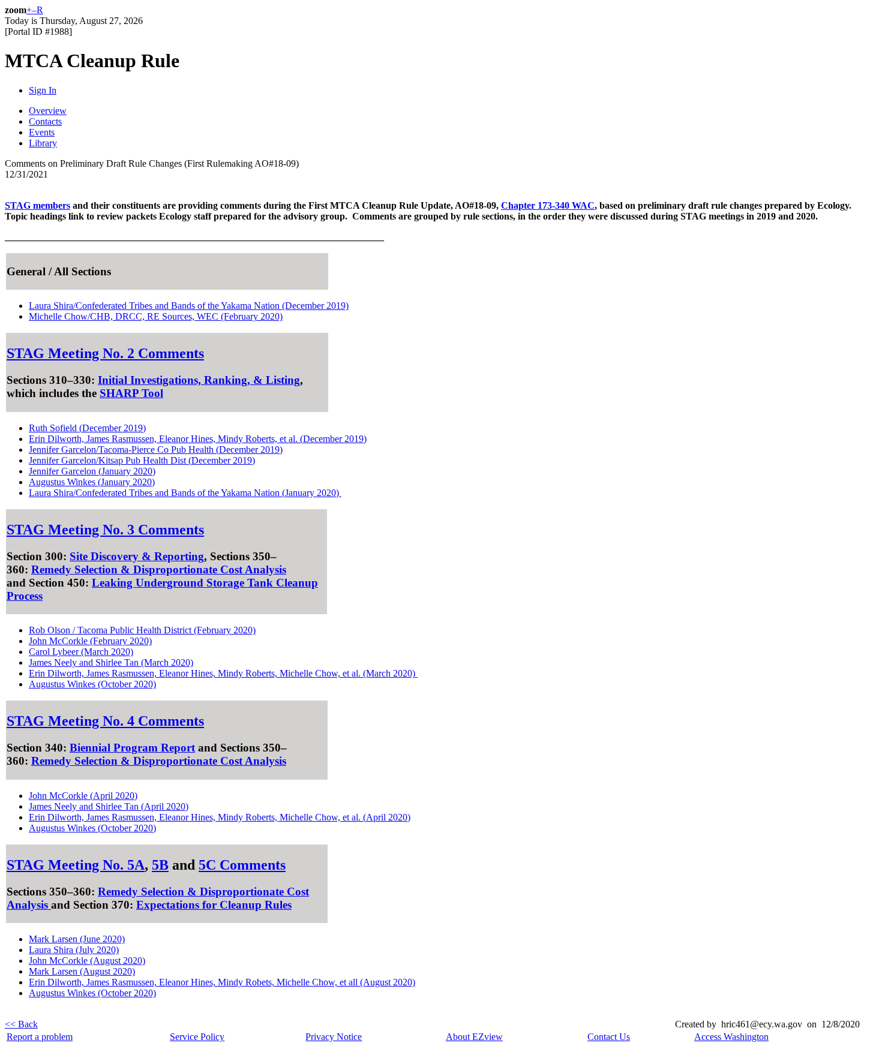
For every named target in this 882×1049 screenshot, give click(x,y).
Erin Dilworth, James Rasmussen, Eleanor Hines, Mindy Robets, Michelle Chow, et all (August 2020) (222, 982)
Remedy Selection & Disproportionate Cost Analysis (158, 569)
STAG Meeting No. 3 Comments (105, 529)
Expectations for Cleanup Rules (214, 904)
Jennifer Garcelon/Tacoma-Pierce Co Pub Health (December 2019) (156, 449)
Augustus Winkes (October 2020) (92, 684)
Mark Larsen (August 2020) (82, 971)
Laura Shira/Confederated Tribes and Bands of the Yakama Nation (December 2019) (189, 305)
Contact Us (608, 1037)
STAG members (37, 205)
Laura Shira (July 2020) (74, 950)
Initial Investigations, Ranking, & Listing (199, 380)
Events (42, 132)
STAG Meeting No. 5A (76, 865)
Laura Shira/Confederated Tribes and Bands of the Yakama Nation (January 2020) (185, 493)
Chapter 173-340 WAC (548, 205)
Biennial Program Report (132, 747)
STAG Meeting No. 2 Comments (105, 353)
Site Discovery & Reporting (137, 556)
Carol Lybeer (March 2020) (81, 652)
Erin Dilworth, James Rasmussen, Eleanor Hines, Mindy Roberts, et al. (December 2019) (198, 439)
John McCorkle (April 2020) (83, 795)
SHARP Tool (131, 393)
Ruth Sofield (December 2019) (87, 428)
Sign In (42, 90)
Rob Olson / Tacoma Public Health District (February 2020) (142, 630)
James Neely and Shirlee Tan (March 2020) (111, 662)
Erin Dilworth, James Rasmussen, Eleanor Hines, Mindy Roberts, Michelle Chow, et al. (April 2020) (219, 817)
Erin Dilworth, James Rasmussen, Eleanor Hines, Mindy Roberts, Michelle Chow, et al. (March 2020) (223, 673)
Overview (48, 111)
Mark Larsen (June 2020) (77, 939)
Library (43, 143)
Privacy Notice (333, 1037)
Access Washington (731, 1037)
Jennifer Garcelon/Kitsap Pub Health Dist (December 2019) (142, 460)
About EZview (474, 1037)
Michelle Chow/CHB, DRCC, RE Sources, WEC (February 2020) (156, 316)
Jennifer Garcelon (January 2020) (92, 471)
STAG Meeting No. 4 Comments (105, 721)
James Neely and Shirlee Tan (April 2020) (108, 806)
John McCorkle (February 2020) (90, 641)
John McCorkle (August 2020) (87, 960)
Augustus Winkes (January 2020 (90, 482)
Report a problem (40, 1037)
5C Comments (242, 865)
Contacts (45, 121)
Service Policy (197, 1037)
